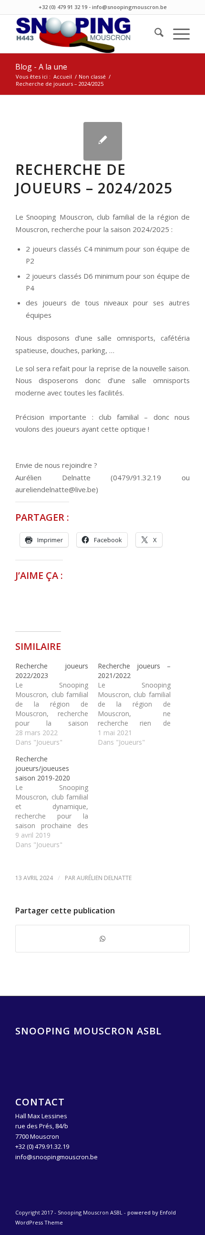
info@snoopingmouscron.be (56, 1157)
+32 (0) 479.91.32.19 (42, 1146)
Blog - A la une (41, 66)
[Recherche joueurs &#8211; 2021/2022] (139, 704)
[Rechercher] (154, 34)
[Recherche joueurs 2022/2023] (56, 704)
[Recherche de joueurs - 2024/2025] (102, 141)
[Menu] (177, 34)
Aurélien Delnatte (104, 878)
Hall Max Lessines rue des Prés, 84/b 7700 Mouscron (41, 1126)
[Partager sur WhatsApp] (102, 938)
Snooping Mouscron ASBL (88, 1030)
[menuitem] (154, 34)
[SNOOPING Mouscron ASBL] (84, 34)
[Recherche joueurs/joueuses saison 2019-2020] (56, 802)
